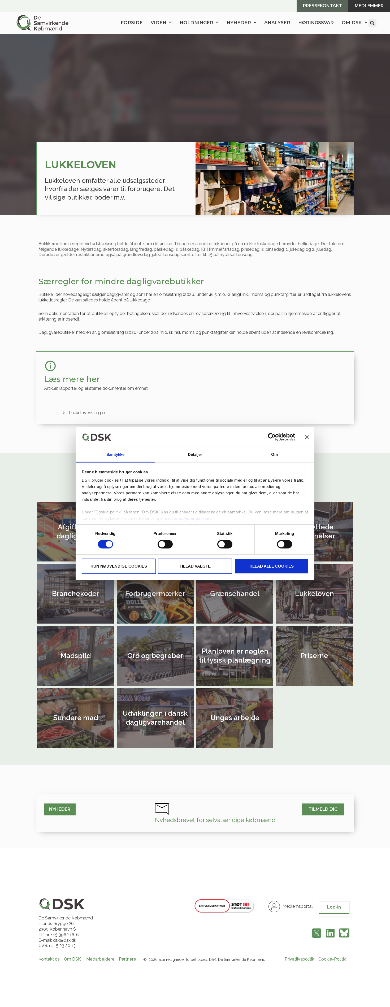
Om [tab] (274, 454)
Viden (158, 22)
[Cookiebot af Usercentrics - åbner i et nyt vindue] (272, 437)
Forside (132, 22)
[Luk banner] (307, 437)
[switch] (165, 544)
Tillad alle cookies (271, 566)
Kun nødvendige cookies (118, 566)
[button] (372, 23)
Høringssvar (316, 22)
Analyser (277, 22)
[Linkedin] (330, 933)
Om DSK (352, 22)
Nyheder (239, 22)
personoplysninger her (187, 518)
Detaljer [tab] (195, 454)
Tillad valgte (195, 566)
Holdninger (196, 22)
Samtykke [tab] (115, 454)
